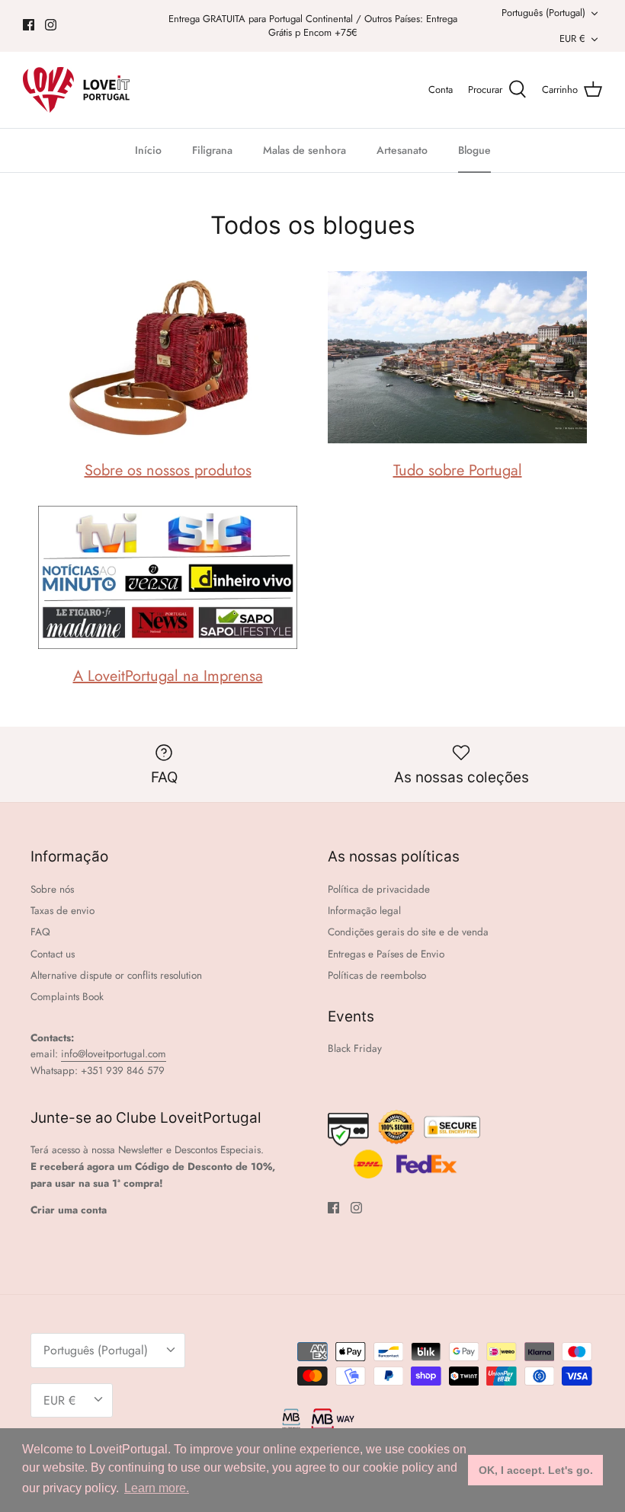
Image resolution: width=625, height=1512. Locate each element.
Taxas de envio (62, 910)
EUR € (572, 38)
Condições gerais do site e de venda (408, 932)
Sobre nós (52, 889)
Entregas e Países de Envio (386, 954)
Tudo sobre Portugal (457, 470)
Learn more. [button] (156, 1488)
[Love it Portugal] (76, 90)
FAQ (40, 932)
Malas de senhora (304, 150)
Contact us (52, 954)
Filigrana (212, 150)
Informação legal (364, 910)
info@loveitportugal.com (113, 1054)
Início (148, 150)
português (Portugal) (543, 12)
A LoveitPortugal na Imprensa (168, 676)
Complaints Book (67, 996)
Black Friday (355, 1048)
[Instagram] (50, 24)
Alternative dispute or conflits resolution (116, 975)
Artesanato (402, 150)
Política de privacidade (379, 889)
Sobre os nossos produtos (168, 470)
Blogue (474, 150)
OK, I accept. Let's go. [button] (536, 1470)
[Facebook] (28, 24)
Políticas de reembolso (377, 975)
